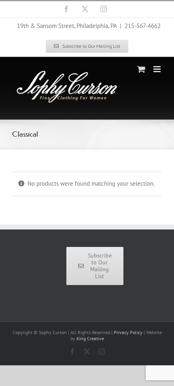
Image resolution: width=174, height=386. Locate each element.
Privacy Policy (128, 332)
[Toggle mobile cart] (141, 69)
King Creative (90, 338)
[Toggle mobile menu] (157, 69)
